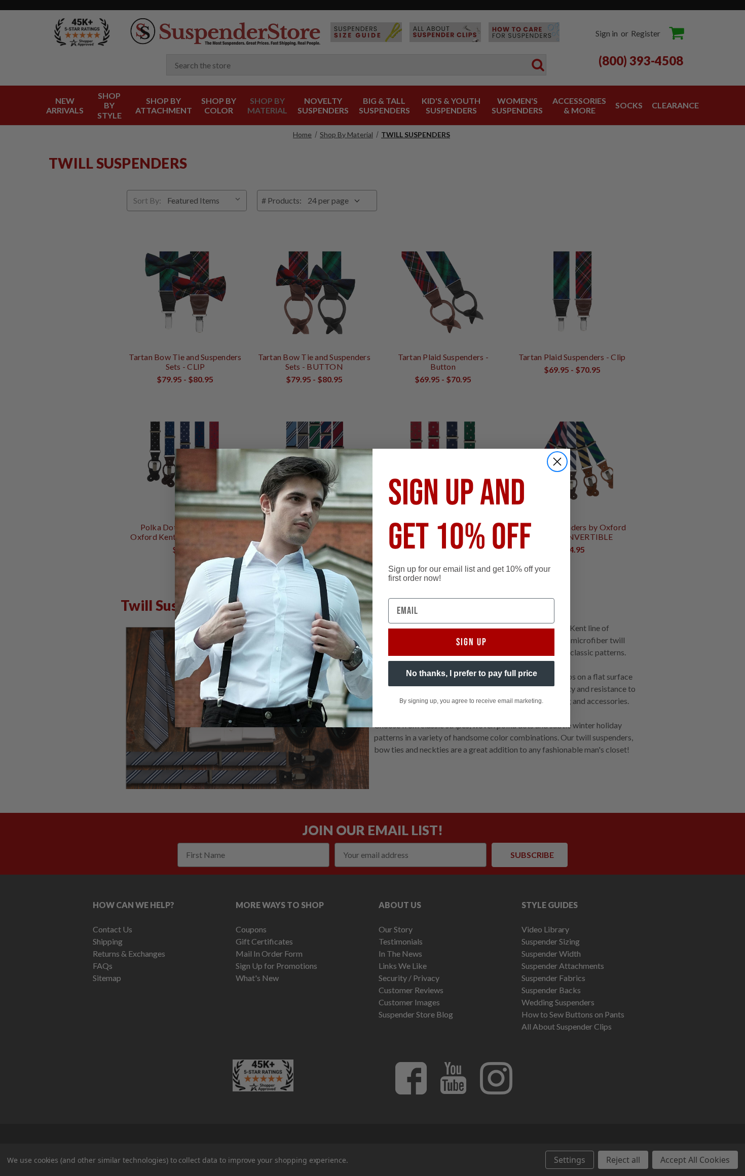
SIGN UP (471, 642)
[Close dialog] (557, 462)
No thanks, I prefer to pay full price (471, 673)
